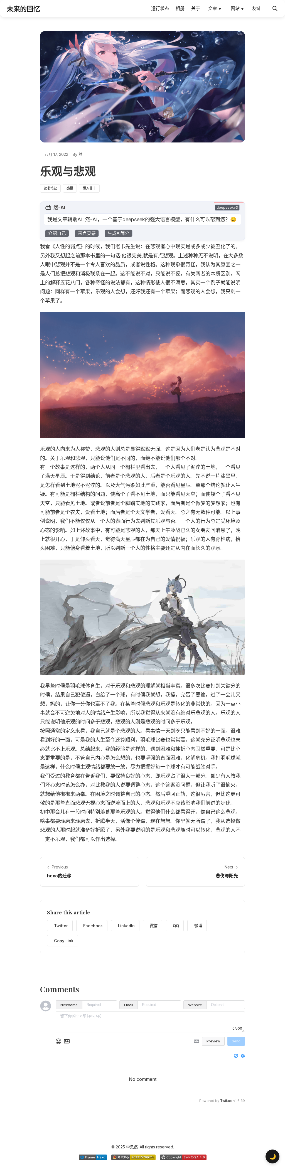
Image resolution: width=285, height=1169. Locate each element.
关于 (195, 8)
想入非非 (89, 188)
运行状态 (160, 8)
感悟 (70, 188)
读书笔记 (50, 188)
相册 (180, 8)
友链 (256, 8)
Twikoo (226, 1101)
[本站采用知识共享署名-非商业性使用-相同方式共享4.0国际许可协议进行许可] (183, 1157)
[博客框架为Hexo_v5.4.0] (93, 1157)
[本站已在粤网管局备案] (133, 1157)
